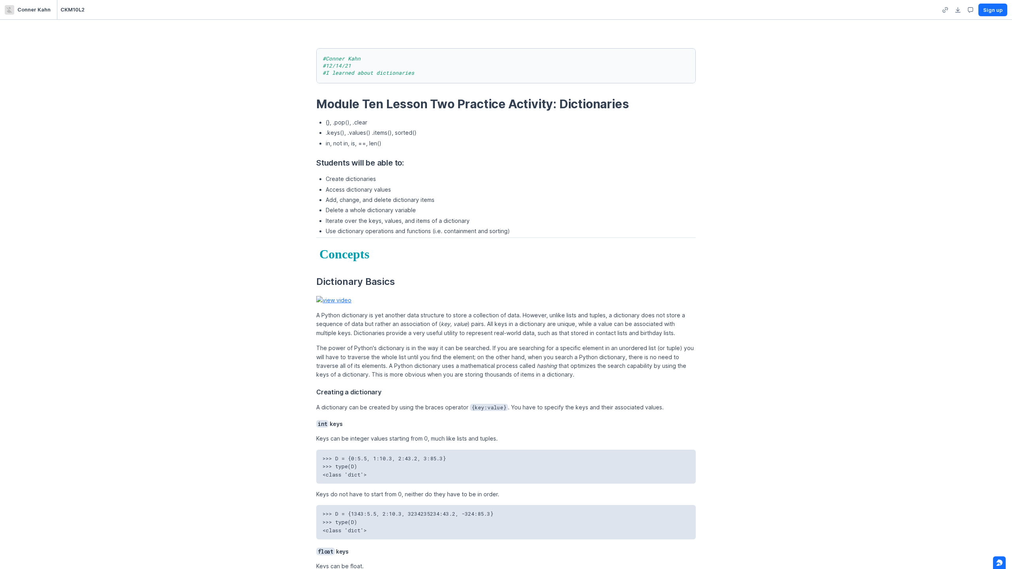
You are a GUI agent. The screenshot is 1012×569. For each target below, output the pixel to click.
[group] (945, 10)
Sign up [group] (993, 10)
